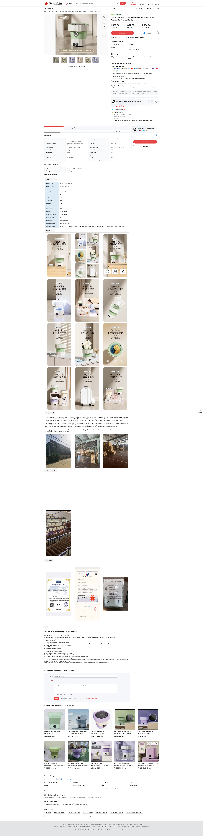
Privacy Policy (125, 829)
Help (130, 8)
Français (81, 826)
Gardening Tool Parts (78, 788)
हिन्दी (123, 826)
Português (75, 826)
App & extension (139, 8)
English (64, 826)
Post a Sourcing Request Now (88, 698)
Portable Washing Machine (82, 11)
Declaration (117, 829)
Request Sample (139, 37)
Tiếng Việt (138, 826)
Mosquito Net (133, 785)
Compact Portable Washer (52, 804)
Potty (103, 785)
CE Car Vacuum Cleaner (69, 816)
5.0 (139, 130)
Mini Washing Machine (95, 11)
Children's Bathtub (77, 782)
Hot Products (62, 824)
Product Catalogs (66, 779)
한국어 (114, 826)
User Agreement (110, 829)
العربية (110, 826)
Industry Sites (112, 824)
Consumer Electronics (53, 11)
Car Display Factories (59, 812)
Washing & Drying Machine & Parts (67, 11)
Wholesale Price (103, 824)
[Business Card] (156, 135)
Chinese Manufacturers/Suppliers (82, 824)
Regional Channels (120, 824)
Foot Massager (134, 782)
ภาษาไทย (127, 826)
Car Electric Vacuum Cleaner (53, 816)
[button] (125, 131)
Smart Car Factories (88, 812)
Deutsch (98, 826)
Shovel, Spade (47, 788)
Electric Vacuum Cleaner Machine (134, 812)
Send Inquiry (122, 33)
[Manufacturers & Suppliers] (53, 3)
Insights (141, 824)
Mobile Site (136, 824)
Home (45, 11)
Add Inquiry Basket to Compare (76, 66)
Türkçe (132, 826)
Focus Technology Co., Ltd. (91, 829)
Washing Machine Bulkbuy (84, 816)
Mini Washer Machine (101, 812)
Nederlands (104, 826)
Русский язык (87, 826)
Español (69, 826)
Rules (157, 8)
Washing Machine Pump (74, 812)
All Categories (50, 8)
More (45, 791)
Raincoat (46, 785)
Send (56, 698)
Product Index (129, 824)
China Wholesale (95, 824)
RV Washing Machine (81, 804)
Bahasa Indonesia (145, 826)
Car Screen (48, 812)
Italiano (93, 826)
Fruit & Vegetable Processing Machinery (111, 788)
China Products (70, 824)
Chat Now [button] (148, 33)
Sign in (157, 4)
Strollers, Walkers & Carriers (79, 785)
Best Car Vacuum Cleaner (116, 812)
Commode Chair (105, 782)
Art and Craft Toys (134, 788)
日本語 (118, 826)
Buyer (122, 8)
